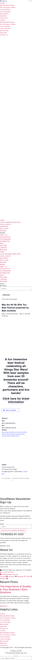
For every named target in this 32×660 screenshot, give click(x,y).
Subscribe (3, 16)
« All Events (6, 295)
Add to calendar (11, 410)
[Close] (30, 1)
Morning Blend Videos (7, 5)
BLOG (2, 243)
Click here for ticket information (16, 400)
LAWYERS (3, 247)
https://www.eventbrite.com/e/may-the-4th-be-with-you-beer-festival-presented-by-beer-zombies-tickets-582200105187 (14, 434)
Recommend (4, 14)
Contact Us (4, 18)
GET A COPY (4, 228)
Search (2, 283)
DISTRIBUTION (5, 241)
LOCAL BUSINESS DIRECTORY (10, 222)
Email (2, 524)
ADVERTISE (4, 226)
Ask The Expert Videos (7, 7)
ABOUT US (3, 235)
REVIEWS (3, 231)
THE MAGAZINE (5, 239)
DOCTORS (3, 245)
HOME (2, 220)
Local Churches (5, 11)
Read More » (4, 606)
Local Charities (5, 9)
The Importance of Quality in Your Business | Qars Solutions (15, 589)
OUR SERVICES (5, 237)
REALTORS (3, 250)
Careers (2, 3)
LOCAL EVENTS (5, 224)
